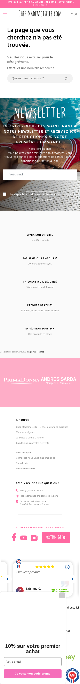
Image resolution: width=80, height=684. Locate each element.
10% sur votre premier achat (32, 648)
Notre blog (56, 537)
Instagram (34, 538)
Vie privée (31, 352)
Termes (40, 352)
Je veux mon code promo (32, 673)
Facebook (14, 537)
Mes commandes (25, 468)
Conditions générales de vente (32, 443)
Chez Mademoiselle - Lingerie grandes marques (42, 427)
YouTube (23, 538)
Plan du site (22, 463)
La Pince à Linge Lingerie (30, 437)
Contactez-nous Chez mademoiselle (35, 458)
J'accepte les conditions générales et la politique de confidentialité (42, 197)
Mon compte (23, 452)
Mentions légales (25, 432)
